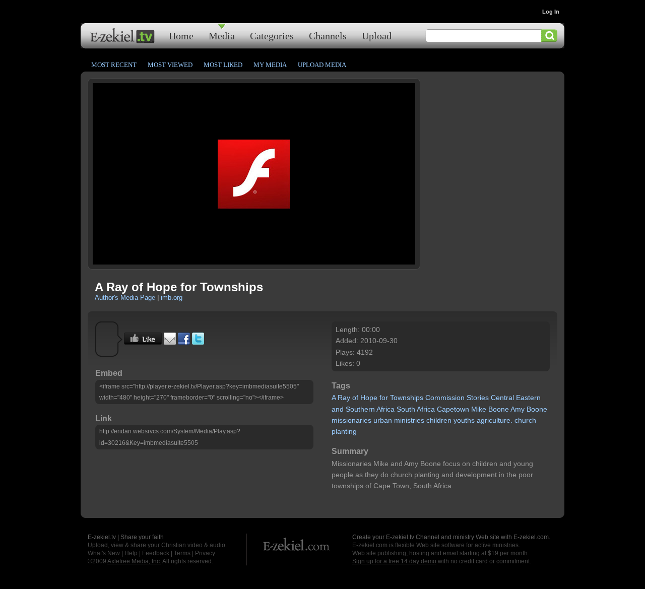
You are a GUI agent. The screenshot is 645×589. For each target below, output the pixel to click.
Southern (360, 409)
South (406, 409)
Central (502, 398)
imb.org (171, 297)
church (525, 420)
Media (222, 35)
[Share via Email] (170, 342)
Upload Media (322, 65)
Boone (498, 409)
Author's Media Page (125, 297)
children (439, 420)
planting (344, 431)
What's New (104, 553)
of (355, 398)
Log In (550, 12)
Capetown (453, 409)
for (383, 398)
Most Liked (223, 65)
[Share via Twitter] (198, 342)
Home (181, 35)
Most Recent (114, 65)
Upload (377, 35)
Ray (344, 398)
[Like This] (143, 342)
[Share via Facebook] (184, 342)
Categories (272, 35)
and (338, 409)
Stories (478, 398)
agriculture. (494, 420)
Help (131, 553)
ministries (409, 420)
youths (464, 420)
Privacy (205, 553)
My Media (270, 65)
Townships (406, 398)
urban (382, 420)
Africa (385, 409)
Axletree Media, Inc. (134, 561)
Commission (445, 398)
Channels (328, 35)
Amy (517, 409)
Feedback (155, 553)
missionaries (351, 420)
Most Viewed (170, 65)
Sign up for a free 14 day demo (394, 561)
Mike (478, 409)
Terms (182, 553)
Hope (368, 398)
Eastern (528, 398)
